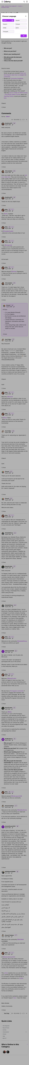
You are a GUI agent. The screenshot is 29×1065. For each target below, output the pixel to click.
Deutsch (5, 24)
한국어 (17, 27)
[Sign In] (27, 1)
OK (23, 35)
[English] (7, 1)
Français (18, 24)
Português (5, 31)
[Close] (26, 16)
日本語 (4, 27)
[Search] (24, 1)
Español (17, 20)
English (5, 20)
